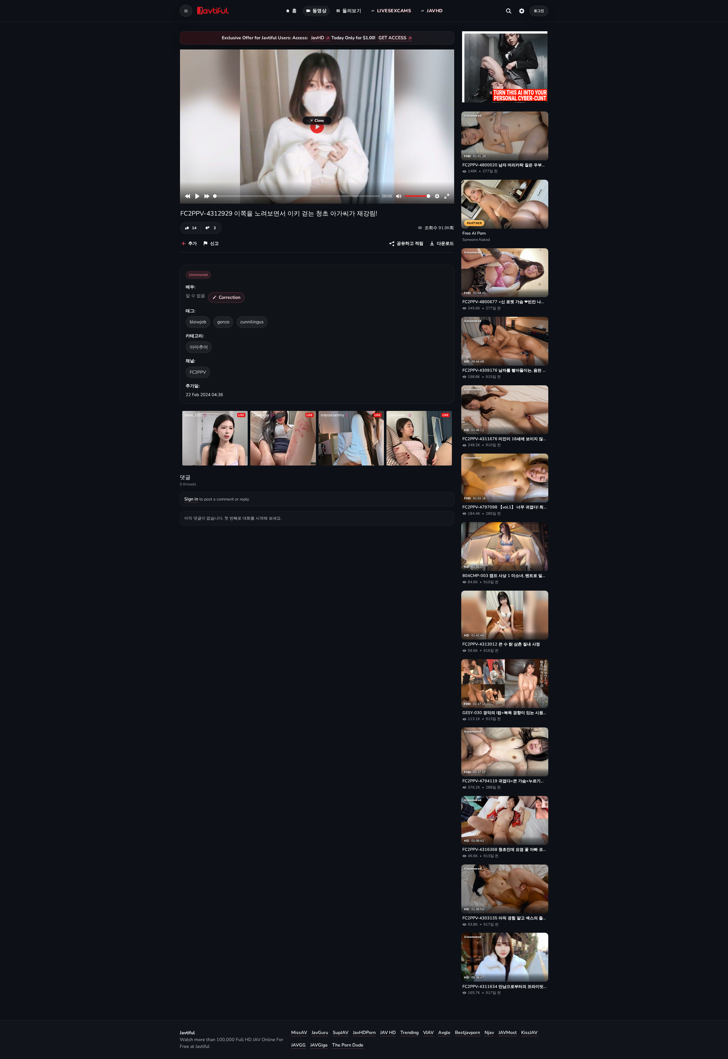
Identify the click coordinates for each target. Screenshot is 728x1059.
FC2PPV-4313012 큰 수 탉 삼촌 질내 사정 (501, 644)
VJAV (428, 1032)
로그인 (539, 10)
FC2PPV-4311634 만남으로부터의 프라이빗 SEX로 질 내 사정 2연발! (504, 986)
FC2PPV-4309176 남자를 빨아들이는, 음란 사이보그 (504, 370)
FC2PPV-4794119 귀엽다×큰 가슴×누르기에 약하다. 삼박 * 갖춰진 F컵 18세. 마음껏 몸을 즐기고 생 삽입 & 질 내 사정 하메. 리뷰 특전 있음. (504, 781)
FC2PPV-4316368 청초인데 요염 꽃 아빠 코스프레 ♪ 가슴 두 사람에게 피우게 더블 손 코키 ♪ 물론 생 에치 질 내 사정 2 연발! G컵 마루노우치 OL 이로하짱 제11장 (504, 849)
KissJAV (529, 1032)
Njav (489, 1032)
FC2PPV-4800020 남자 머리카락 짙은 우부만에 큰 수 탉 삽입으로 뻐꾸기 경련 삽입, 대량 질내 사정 (504, 165)
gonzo (223, 322)
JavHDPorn (364, 1032)
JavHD (317, 38)
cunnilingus (252, 322)
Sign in (191, 499)
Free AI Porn (474, 233)
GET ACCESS (392, 38)
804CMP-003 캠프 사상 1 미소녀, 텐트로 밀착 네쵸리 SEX (504, 575)
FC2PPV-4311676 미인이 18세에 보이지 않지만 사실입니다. (504, 439)
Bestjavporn (467, 1032)
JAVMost (508, 1032)
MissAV (299, 1032)
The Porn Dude (347, 1045)
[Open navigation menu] (186, 11)
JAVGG (298, 1045)
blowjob (198, 322)
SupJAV (340, 1032)
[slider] (296, 196)
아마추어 (199, 347)
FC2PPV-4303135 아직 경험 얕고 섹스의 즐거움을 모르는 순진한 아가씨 (504, 918)
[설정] (522, 11)
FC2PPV (198, 372)
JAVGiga (319, 1045)
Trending (409, 1032)
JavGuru (320, 1032)
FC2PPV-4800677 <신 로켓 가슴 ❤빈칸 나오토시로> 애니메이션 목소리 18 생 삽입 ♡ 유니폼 (504, 302)
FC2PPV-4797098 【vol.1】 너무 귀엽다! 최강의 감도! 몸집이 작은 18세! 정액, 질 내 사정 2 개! (504, 507)
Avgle (444, 1032)
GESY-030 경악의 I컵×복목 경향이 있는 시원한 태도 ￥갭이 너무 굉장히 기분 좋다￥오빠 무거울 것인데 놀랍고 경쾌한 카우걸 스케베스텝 (504, 712)
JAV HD (388, 1032)
